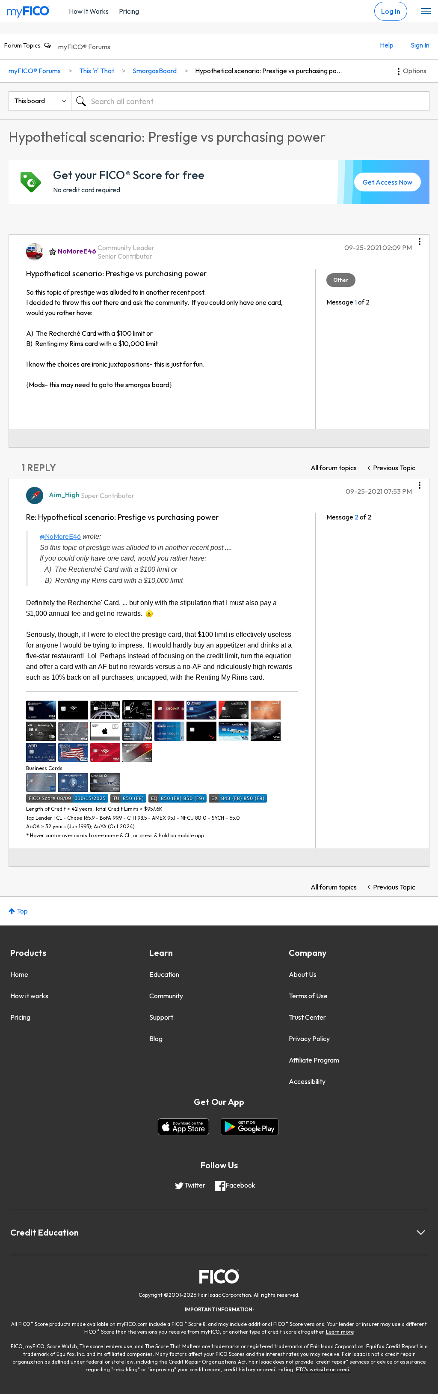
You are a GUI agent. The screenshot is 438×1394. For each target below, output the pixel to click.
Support (161, 1017)
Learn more (340, 1331)
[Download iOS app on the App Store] (183, 1126)
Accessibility (307, 1081)
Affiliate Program (314, 1060)
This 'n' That (96, 70)
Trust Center (307, 1017)
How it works (29, 995)
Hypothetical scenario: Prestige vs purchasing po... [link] (268, 70)
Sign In (420, 45)
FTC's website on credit (323, 1369)
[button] (419, 238)
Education (164, 974)
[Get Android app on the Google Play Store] (249, 1126)
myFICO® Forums (84, 46)
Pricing (129, 11)
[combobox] (250, 101)
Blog (156, 1038)
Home (19, 974)
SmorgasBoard (155, 70)
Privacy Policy (309, 1038)
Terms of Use (308, 995)
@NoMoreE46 (60, 536)
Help (387, 45)
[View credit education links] (421, 1232)
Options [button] (414, 70)
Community (166, 995)
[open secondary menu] (426, 11)
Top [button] (22, 911)
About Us (303, 974)
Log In (390, 11)
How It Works (89, 11)
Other (341, 280)
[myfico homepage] (28, 10)
